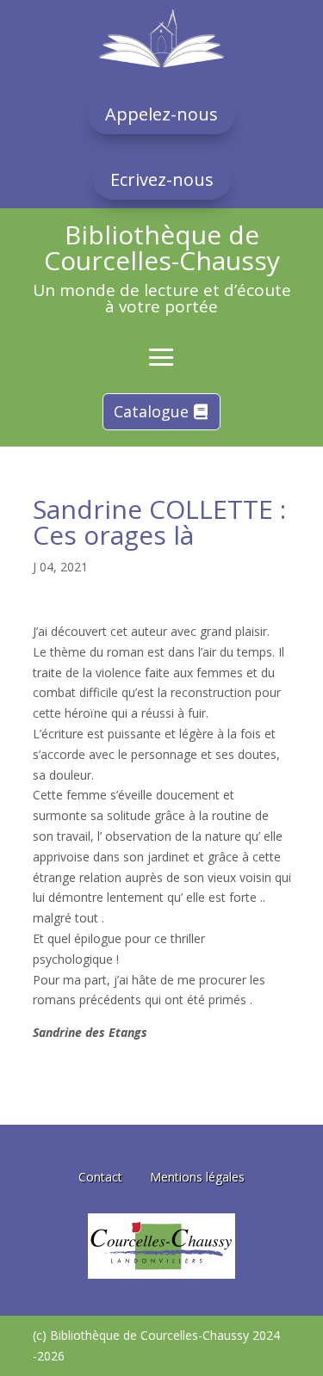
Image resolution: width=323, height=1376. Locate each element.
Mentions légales (197, 1177)
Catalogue (151, 411)
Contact (100, 1177)
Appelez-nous (161, 114)
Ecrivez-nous (162, 179)
